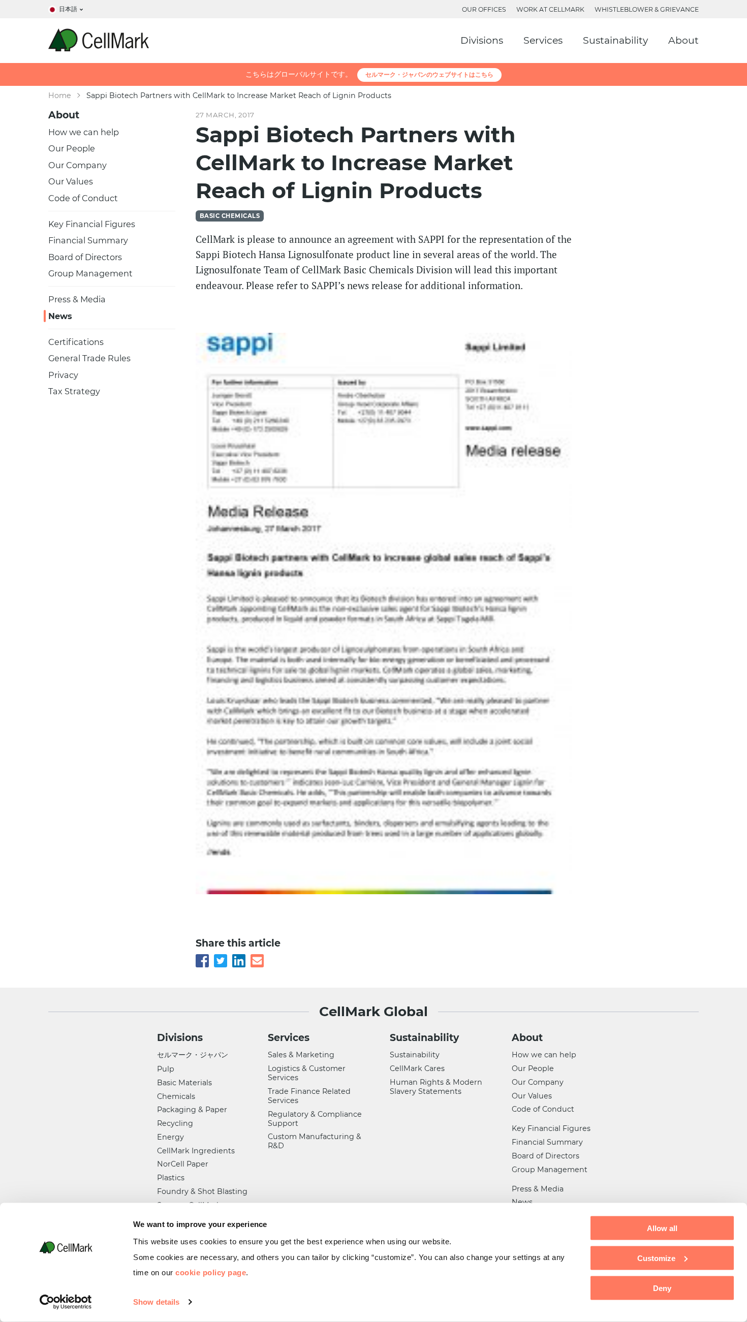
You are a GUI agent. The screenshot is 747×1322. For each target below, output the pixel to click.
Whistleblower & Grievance (647, 9)
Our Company (77, 165)
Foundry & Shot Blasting (202, 1191)
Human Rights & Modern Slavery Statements (436, 1087)
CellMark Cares (417, 1068)
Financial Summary (88, 240)
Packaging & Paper (192, 1109)
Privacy (63, 375)
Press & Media (77, 299)
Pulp (165, 1069)
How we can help (83, 132)
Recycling (175, 1123)
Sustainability (615, 40)
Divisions (481, 40)
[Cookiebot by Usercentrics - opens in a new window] (65, 1302)
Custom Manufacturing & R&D (314, 1141)
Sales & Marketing (301, 1054)
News (60, 316)
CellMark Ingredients (196, 1150)
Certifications (76, 342)
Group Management (90, 273)
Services (543, 40)
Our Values (70, 181)
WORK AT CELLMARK (550, 9)
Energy (170, 1137)
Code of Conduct (83, 198)
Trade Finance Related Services (309, 1096)
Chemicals (176, 1096)
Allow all (662, 1228)
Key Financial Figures (91, 224)
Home (59, 95)
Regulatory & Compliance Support (315, 1119)
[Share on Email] (257, 958)
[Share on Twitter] (220, 958)
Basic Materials (184, 1082)
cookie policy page (210, 1272)
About (683, 40)
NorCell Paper (182, 1164)
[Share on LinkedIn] (239, 958)
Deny (662, 1287)
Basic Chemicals (230, 215)
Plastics (170, 1177)
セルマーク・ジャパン (192, 1054)
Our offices (484, 9)
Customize (656, 1257)
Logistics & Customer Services (307, 1073)
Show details (156, 1302)
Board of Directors (85, 257)
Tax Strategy (74, 391)
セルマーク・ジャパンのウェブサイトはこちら (429, 74)
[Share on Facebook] (202, 958)
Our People (71, 148)
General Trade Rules (89, 358)
